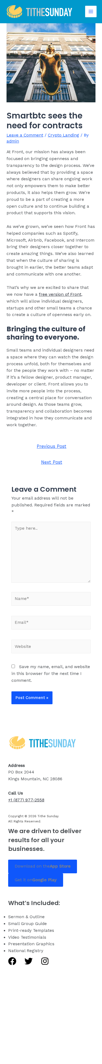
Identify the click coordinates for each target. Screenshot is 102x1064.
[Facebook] (12, 961)
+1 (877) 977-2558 (26, 800)
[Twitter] (28, 961)
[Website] (51, 647)
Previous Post (51, 446)
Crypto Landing (63, 135)
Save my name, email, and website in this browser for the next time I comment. (50, 673)
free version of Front (60, 294)
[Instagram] (45, 961)
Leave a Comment (25, 135)
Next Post (51, 462)
